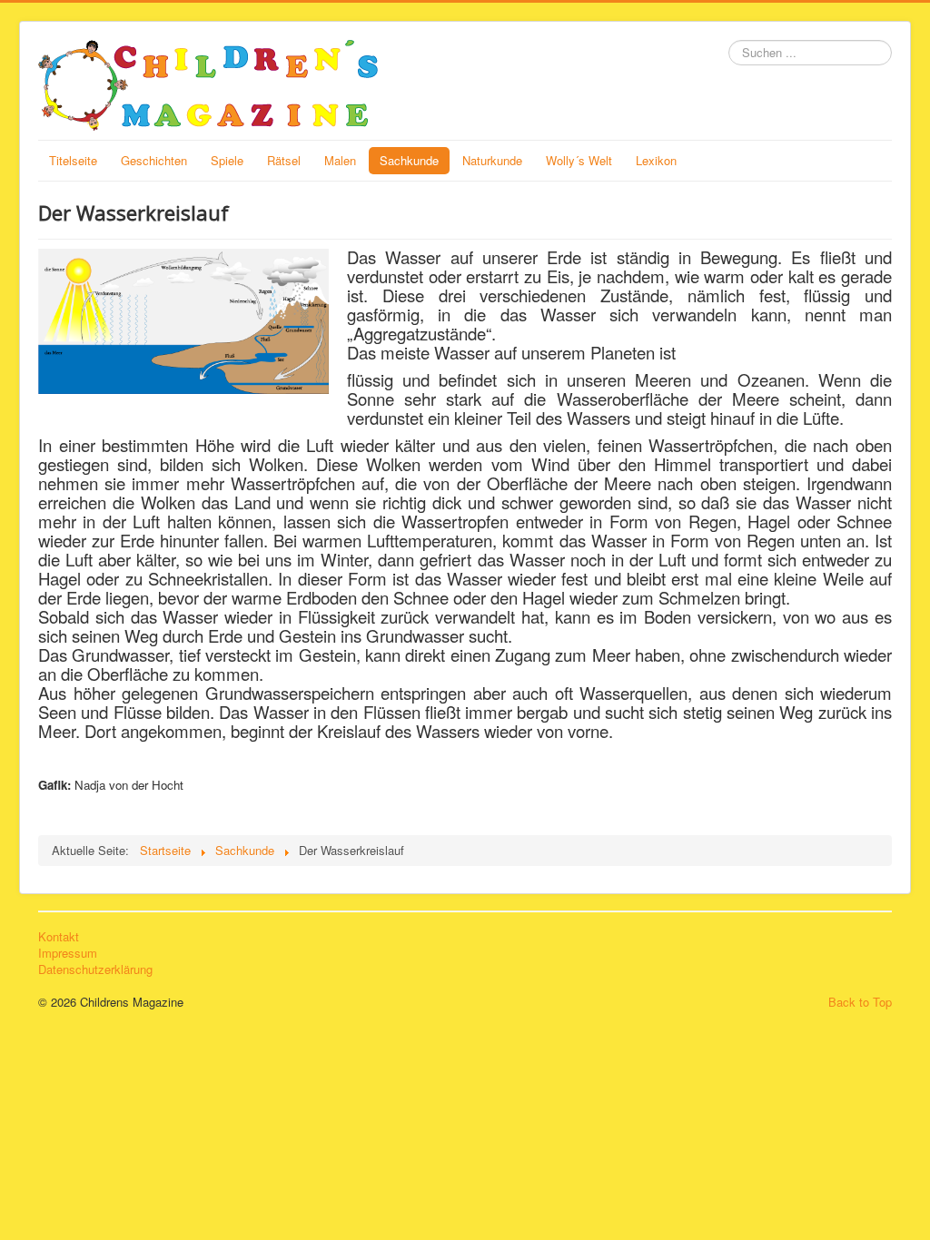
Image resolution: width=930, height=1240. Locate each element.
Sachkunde (409, 160)
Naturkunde (492, 160)
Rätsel (284, 160)
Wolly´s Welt (579, 160)
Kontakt (58, 937)
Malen (340, 160)
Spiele (227, 160)
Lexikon (656, 160)
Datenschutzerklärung (95, 969)
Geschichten (154, 160)
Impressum (67, 953)
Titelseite (73, 160)
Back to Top (860, 1001)
